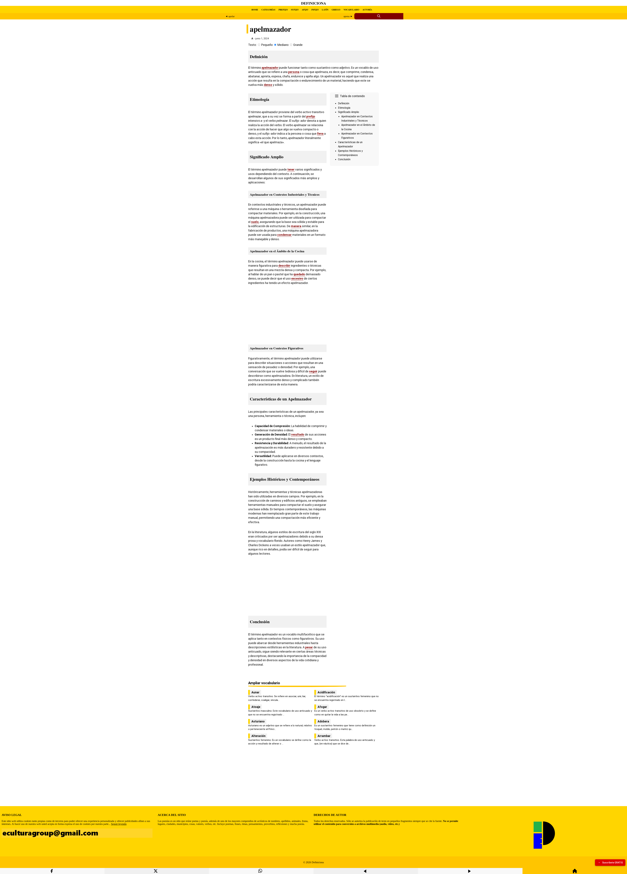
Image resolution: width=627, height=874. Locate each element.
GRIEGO (336, 9)
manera (296, 226)
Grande (298, 45)
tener (291, 169)
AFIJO (305, 9)
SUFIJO (294, 9)
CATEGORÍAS (268, 9)
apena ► (348, 16)
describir (284, 265)
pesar (309, 647)
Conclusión (344, 159)
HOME (254, 9)
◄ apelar (230, 16)
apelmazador (270, 67)
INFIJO (315, 9)
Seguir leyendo (119, 824)
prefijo (310, 116)
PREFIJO (283, 9)
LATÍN (325, 9)
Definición (343, 103)
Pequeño (267, 45)
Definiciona (313, 3)
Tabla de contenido (352, 96)
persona (293, 72)
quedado (299, 274)
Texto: (252, 45)
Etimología (344, 107)
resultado (297, 434)
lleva (320, 133)
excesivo (297, 278)
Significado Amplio (348, 112)
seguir (313, 371)
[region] (354, 195)
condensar (284, 234)
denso (268, 84)
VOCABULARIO (351, 9)
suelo (255, 222)
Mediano (283, 45)
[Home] (574, 872)
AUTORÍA (367, 9)
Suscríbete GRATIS (612, 862)
